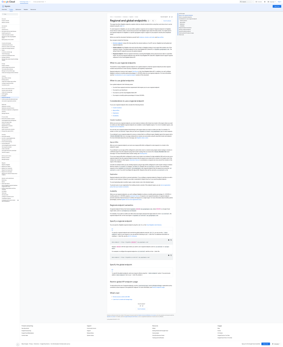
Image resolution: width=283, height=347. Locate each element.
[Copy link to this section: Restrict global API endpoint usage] (139, 282)
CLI (122, 26)
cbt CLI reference (132, 236)
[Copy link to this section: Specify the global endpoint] (133, 265)
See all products (25, 328)
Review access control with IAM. (121, 296)
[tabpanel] (141, 246)
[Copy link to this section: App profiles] (119, 142)
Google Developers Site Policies (131, 316)
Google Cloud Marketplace (28, 333)
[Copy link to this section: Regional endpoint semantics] (134, 205)
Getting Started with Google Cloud (160, 330)
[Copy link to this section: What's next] (120, 293)
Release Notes (90, 333)
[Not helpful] (172, 17)
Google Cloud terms (45, 343)
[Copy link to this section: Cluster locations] (123, 120)
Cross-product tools (38, 1)
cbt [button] (112, 229)
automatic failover (134, 196)
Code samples (155, 333)
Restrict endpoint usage (158, 287)
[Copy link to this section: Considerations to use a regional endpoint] (145, 101)
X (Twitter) (220, 333)
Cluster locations (117, 107)
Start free (276, 6)
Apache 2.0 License (111, 316)
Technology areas (24, 1)
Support (89, 330)
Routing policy (143, 153)
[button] (9, 28)
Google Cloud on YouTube (224, 335)
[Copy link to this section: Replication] (118, 174)
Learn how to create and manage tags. (122, 299)
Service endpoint (117, 43)
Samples (26, 9)
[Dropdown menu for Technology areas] (30, 2)
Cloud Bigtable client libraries (154, 225)
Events (219, 330)
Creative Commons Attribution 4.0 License (147, 315)
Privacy (31, 343)
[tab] (112, 229)
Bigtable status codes (142, 138)
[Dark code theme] (169, 240)
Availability (116, 115)
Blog (219, 328)
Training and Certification (158, 337)
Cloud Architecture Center (158, 335)
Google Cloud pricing (26, 330)
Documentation (118, 16)
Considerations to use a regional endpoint (125, 75)
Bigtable (7, 6)
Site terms (36, 343)
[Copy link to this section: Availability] (118, 191)
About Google (25, 343)
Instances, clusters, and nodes (147, 37)
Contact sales (25, 335)
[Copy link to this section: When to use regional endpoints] (137, 63)
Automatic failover (134, 160)
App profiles (160, 37)
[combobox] (246, 1)
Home (111, 16)
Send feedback (167, 20)
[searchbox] (10, 14)
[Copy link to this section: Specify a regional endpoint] (133, 221)
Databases (125, 16)
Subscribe (265, 344)
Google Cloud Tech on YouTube (225, 337)
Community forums (91, 328)
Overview (4, 9)
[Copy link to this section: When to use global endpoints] (135, 81)
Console (260, 1)
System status (90, 335)
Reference (18, 9)
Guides (11, 9)
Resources (33, 9)
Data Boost (135, 71)
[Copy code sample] (171, 240)
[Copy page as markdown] (153, 21)
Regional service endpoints (117, 126)
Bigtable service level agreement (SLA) (131, 199)
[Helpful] (170, 17)
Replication (116, 113)
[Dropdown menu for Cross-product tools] (45, 2)
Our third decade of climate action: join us (60, 343)
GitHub (153, 328)
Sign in (279, 1)
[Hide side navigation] (17, 344)
